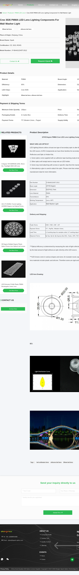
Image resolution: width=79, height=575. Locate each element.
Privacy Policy (4, 569)
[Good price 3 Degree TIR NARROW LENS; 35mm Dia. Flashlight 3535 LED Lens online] (13, 149)
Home (20, 5)
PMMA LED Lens (20, 13)
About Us (41, 5)
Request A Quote (44, 61)
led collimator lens (43, 462)
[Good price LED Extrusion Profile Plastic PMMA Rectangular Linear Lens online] (13, 269)
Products (30, 5)
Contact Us (53, 5)
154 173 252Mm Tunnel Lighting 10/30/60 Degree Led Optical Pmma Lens (12, 206)
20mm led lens (68, 462)
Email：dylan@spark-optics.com (13, 540)
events (65, 5)
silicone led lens (56, 462)
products (10, 13)
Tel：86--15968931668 (10, 536)
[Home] (8, 5)
